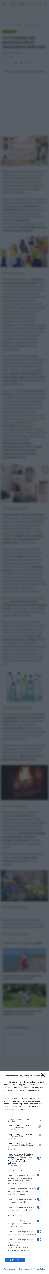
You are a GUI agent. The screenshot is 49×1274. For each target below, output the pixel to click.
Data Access (24, 1269)
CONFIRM (15, 1260)
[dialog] (24, 1172)
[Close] (43, 1075)
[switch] (39, 1126)
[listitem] (24, 1120)
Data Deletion (9, 1269)
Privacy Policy (39, 1269)
